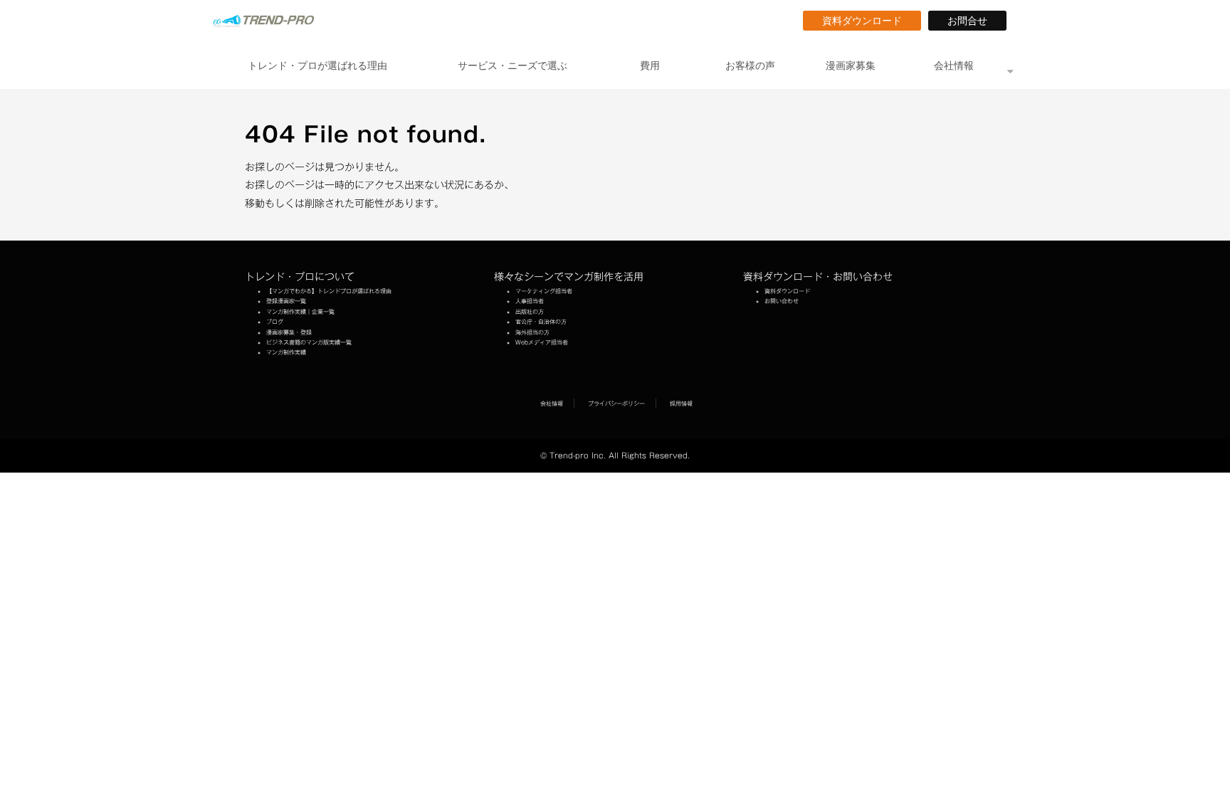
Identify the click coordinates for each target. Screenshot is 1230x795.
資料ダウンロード (867, 20)
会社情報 (954, 65)
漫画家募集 (851, 65)
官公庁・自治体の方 (541, 322)
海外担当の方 (532, 332)
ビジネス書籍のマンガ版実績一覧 (309, 342)
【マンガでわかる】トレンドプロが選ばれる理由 (328, 291)
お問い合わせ (781, 301)
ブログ (274, 322)
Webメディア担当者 (541, 342)
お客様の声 (750, 65)
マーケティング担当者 (543, 291)
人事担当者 (529, 301)
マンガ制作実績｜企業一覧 (300, 312)
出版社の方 (529, 312)
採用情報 (681, 403)
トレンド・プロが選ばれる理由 (317, 65)
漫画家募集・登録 (289, 332)
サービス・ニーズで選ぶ (512, 65)
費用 (650, 65)
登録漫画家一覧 (286, 301)
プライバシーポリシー (616, 403)
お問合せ (972, 20)
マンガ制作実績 (286, 352)
